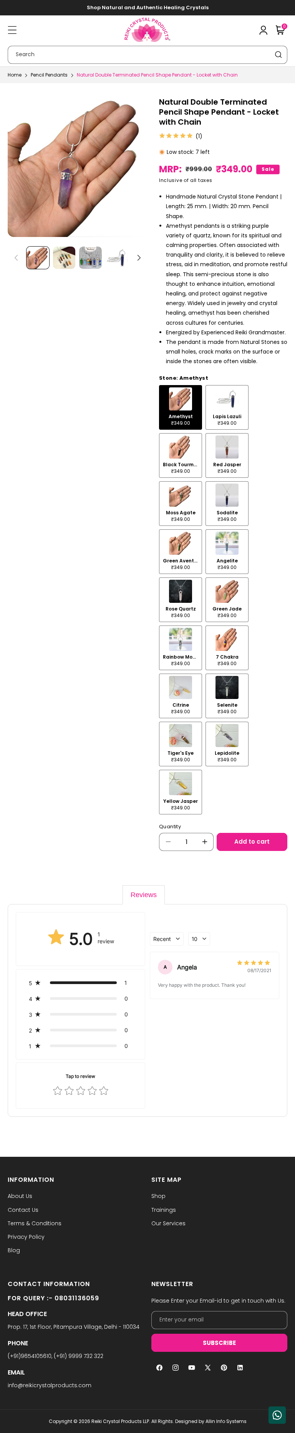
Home (15, 75)
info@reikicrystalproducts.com (49, 1385)
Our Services (168, 1223)
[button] (12, 30)
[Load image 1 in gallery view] (38, 258)
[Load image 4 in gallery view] (117, 258)
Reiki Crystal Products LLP (120, 1421)
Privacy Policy (26, 1237)
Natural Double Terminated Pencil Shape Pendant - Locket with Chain (157, 75)
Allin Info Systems (226, 1421)
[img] (176, 136)
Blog (14, 1250)
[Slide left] (16, 257)
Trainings (163, 1210)
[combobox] (147, 54)
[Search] (278, 54)
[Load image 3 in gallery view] (90, 258)
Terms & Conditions (34, 1223)
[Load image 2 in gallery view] (64, 258)
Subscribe (219, 1343)
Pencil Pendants (49, 75)
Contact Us (23, 1210)
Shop (158, 1196)
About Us (20, 1196)
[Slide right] (139, 257)
